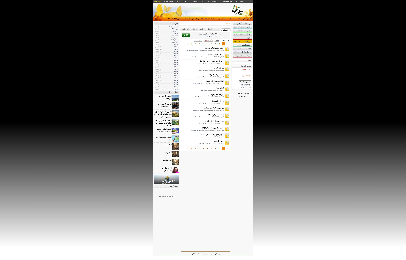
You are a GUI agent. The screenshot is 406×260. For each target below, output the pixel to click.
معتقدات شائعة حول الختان (198, 56)
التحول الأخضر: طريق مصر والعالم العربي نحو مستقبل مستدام (163, 114)
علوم (244, 18)
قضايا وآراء (199, 18)
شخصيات (233, 18)
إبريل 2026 (166, 35)
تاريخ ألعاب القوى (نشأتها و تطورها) (212, 61)
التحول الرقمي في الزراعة (165, 97)
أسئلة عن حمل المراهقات (215, 81)
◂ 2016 (166, 67)
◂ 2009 (166, 82)
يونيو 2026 (166, 31)
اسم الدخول (246, 69)
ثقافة (239, 18)
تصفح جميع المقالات (210, 36)
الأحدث (217, 40)
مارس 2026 (166, 37)
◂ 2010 (166, 80)
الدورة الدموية (219, 141)
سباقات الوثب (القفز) (216, 101)
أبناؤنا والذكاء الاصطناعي (167, 169)
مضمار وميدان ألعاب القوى (214, 121)
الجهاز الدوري (201, 143)
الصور (201, 29)
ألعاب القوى (201, 63)
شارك (186, 35)
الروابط (194, 29)
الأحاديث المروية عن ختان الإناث (213, 128)
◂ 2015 (166, 69)
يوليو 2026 (166, 29)
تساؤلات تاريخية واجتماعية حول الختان (195, 50)
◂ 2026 (166, 44)
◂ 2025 (166, 47)
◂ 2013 (166, 73)
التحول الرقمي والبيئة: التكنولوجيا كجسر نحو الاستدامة (163, 123)
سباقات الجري (219, 68)
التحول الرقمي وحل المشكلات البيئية (164, 105)
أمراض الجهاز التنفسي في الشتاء (212, 134)
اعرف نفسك (201, 76)
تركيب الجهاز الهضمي (197, 96)
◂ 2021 (166, 56)
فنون (192, 18)
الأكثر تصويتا (198, 40)
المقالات (224, 30)
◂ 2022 (166, 53)
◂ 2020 (166, 58)
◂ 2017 (166, 64)
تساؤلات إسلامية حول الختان (197, 130)
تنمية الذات (214, 18)
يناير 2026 (166, 42)
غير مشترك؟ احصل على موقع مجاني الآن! (244, 85)
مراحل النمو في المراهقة (215, 114)
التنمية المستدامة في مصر (164, 138)
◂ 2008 (166, 84)
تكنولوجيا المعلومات (174, 18)
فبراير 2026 (166, 40)
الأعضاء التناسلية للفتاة (216, 54)
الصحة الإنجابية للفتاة (198, 83)
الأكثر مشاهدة (208, 40)
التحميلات (185, 29)
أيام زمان (168, 153)
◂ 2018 (166, 62)
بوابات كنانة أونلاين (227, 1)
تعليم (249, 18)
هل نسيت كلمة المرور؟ (243, 87)
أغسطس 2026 (166, 26)
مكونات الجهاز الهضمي (216, 94)
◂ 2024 (166, 49)
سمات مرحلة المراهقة (216, 74)
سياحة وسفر (224, 18)
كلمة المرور (246, 76)
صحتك (207, 18)
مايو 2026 (166, 33)
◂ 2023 (166, 51)
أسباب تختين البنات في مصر (214, 48)
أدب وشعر (186, 18)
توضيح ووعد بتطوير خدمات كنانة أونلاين (166, 182)
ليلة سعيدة (168, 145)
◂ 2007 (166, 87)
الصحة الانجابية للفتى (198, 116)
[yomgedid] (227, 51)
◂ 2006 (166, 89)
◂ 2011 (166, 78)
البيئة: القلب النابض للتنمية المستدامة (164, 130)
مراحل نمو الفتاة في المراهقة (214, 108)
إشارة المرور (167, 160)
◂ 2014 (166, 71)
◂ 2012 (166, 76)
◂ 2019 (166, 60)
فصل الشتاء (220, 88)
